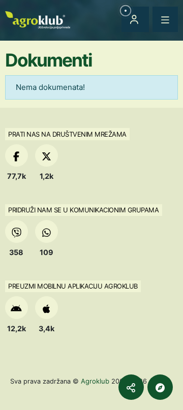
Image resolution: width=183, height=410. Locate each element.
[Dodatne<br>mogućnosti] (160, 387)
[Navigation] (165, 19)
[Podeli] (131, 387)
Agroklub (95, 381)
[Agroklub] (37, 19)
